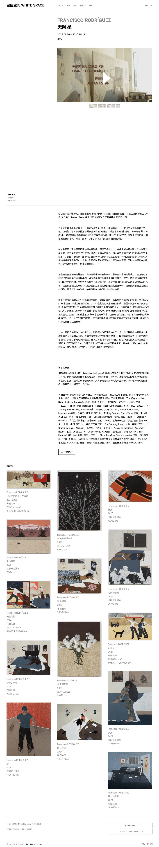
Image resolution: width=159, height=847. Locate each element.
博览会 (82, 6)
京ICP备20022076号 (34, 844)
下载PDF (68, 452)
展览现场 (11, 195)
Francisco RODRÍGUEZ (84, 20)
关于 (90, 6)
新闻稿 (10, 198)
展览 (68, 6)
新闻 (75, 6)
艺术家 (61, 6)
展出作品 (11, 201)
